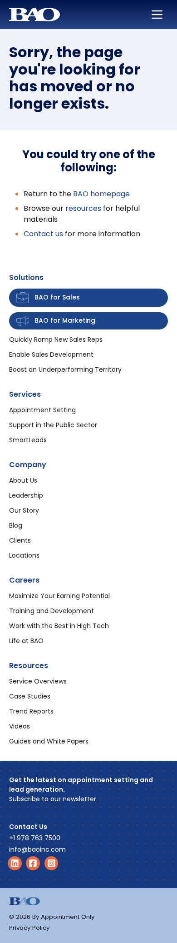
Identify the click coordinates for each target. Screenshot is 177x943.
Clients (20, 540)
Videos (19, 726)
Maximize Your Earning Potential (59, 595)
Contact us (43, 234)
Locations (24, 555)
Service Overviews (38, 681)
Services (25, 394)
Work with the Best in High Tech (59, 625)
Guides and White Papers (48, 741)
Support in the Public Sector (53, 424)
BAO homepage (101, 194)
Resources (28, 665)
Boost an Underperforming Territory (65, 369)
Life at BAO (26, 640)
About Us (23, 480)
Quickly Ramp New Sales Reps (56, 339)
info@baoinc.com (37, 849)
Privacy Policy (29, 927)
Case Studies (29, 696)
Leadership (26, 495)
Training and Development (51, 610)
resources (83, 208)
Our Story (24, 510)
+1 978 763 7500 (34, 838)
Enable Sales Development (51, 354)
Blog (15, 525)
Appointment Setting (42, 409)
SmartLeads (28, 439)
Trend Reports (31, 711)
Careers (24, 580)
